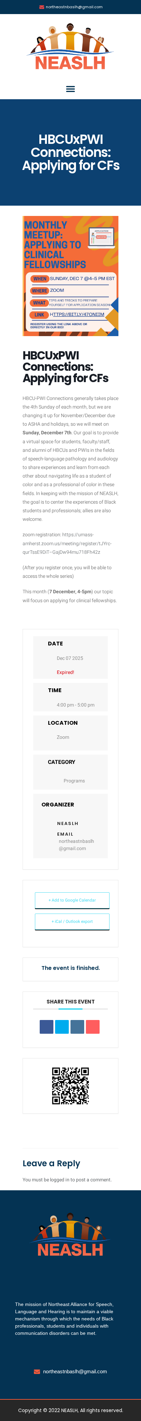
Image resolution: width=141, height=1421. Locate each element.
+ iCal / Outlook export (72, 921)
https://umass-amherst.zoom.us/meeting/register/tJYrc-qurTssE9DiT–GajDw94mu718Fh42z (67, 543)
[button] (70, 88)
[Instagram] (70, 1274)
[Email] (93, 1027)
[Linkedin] (77, 1027)
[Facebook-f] (57, 1274)
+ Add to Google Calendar (72, 900)
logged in (59, 1179)
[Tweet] (62, 1027)
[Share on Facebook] (46, 1027)
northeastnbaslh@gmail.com (76, 845)
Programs (74, 780)
